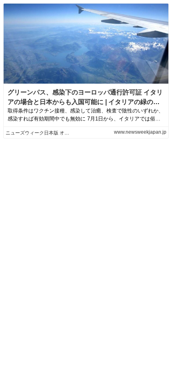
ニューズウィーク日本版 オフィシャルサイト (54, 133)
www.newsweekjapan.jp (140, 132)
